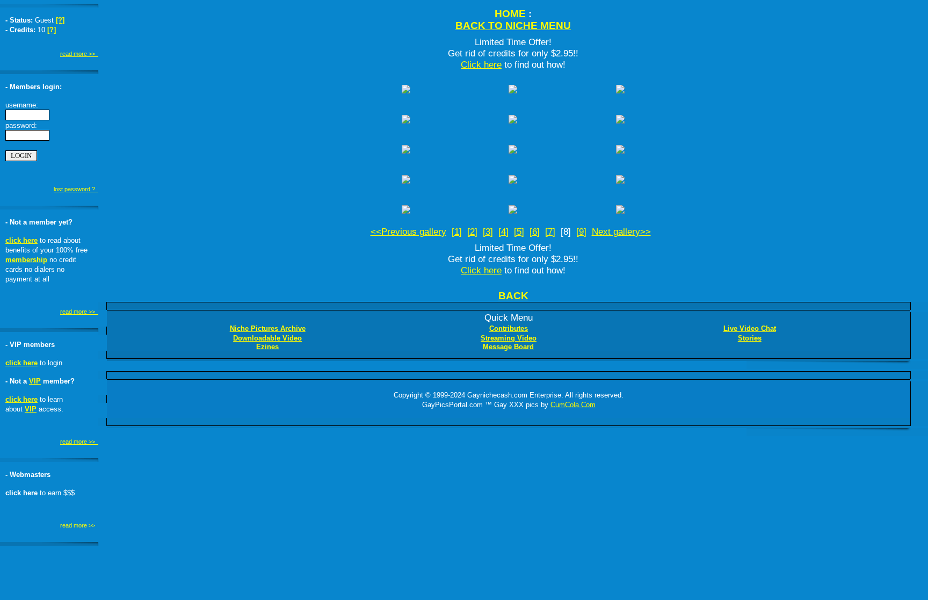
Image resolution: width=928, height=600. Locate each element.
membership (26, 260)
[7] (550, 231)
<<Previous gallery (408, 231)
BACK (513, 295)
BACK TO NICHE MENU (513, 25)
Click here (481, 64)
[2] (472, 231)
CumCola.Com (573, 405)
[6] (535, 231)
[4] (503, 231)
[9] (581, 231)
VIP (35, 381)
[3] (488, 231)
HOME (510, 13)
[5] (519, 231)
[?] (60, 20)
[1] (457, 231)
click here (21, 240)
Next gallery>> (621, 231)
